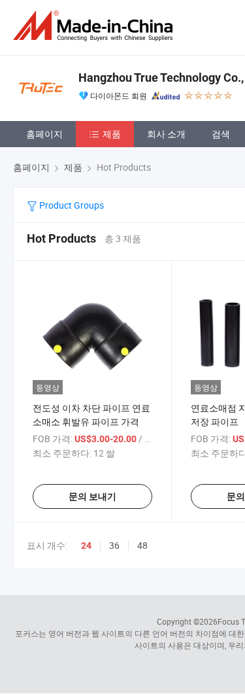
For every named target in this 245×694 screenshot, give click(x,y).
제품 (112, 134)
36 (114, 545)
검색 (221, 134)
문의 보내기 (92, 496)
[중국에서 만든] (95, 25)
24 (86, 545)
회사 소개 (166, 134)
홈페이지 (44, 134)
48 (142, 545)
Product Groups (70, 205)
